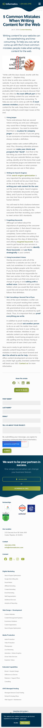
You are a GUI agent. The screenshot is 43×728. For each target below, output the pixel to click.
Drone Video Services (11, 656)
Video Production (9, 642)
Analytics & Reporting (11, 603)
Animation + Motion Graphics (13, 653)
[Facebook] (14, 383)
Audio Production (9, 639)
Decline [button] (16, 722)
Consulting (8, 681)
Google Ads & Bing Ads (11, 579)
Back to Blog (21, 390)
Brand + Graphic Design (12, 671)
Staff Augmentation (10, 596)
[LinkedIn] (23, 383)
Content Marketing (26, 29)
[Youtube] (23, 559)
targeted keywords (25, 242)
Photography (8, 646)
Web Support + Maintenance (13, 699)
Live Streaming (9, 649)
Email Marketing (9, 593)
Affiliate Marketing (10, 586)
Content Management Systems (13, 618)
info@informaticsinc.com (14, 547)
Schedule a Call (21, 488)
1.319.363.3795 (25, 3)
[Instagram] (17, 559)
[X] (19, 383)
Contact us (23, 363)
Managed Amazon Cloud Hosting (14, 692)
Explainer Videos (9, 660)
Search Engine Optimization (13, 575)
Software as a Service (11, 674)
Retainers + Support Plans (12, 678)
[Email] (28, 383)
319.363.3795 (22, 479)
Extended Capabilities (10, 667)
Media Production (8, 635)
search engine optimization (23, 175)
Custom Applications (10, 625)
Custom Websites (10, 614)
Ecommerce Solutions (11, 621)
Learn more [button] (23, 718)
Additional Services (10, 599)
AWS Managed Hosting (10, 688)
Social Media (8, 582)
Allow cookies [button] (25, 722)
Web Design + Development (12, 610)
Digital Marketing (8, 571)
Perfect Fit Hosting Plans (12, 696)
